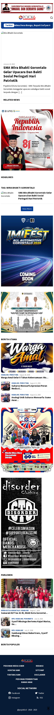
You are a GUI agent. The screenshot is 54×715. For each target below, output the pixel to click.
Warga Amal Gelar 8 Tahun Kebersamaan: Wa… (24, 377)
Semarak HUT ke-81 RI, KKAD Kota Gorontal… (24, 613)
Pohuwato (28, 619)
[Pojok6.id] (27, 17)
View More (27, 208)
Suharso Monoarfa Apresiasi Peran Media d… (29, 387)
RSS (41, 697)
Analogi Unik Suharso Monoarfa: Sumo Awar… (31, 399)
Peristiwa (13, 375)
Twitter (41, 693)
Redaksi (40, 666)
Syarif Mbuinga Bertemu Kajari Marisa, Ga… (31, 623)
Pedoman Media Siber (13, 666)
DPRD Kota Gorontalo (10, 610)
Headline (5, 375)
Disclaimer (39, 675)
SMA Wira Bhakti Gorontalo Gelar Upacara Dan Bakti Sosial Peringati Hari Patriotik (24, 74)
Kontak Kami (14, 670)
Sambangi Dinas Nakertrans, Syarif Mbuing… (30, 634)
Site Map (40, 670)
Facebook (16, 693)
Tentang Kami (14, 675)
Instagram (16, 697)
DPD (13, 619)
